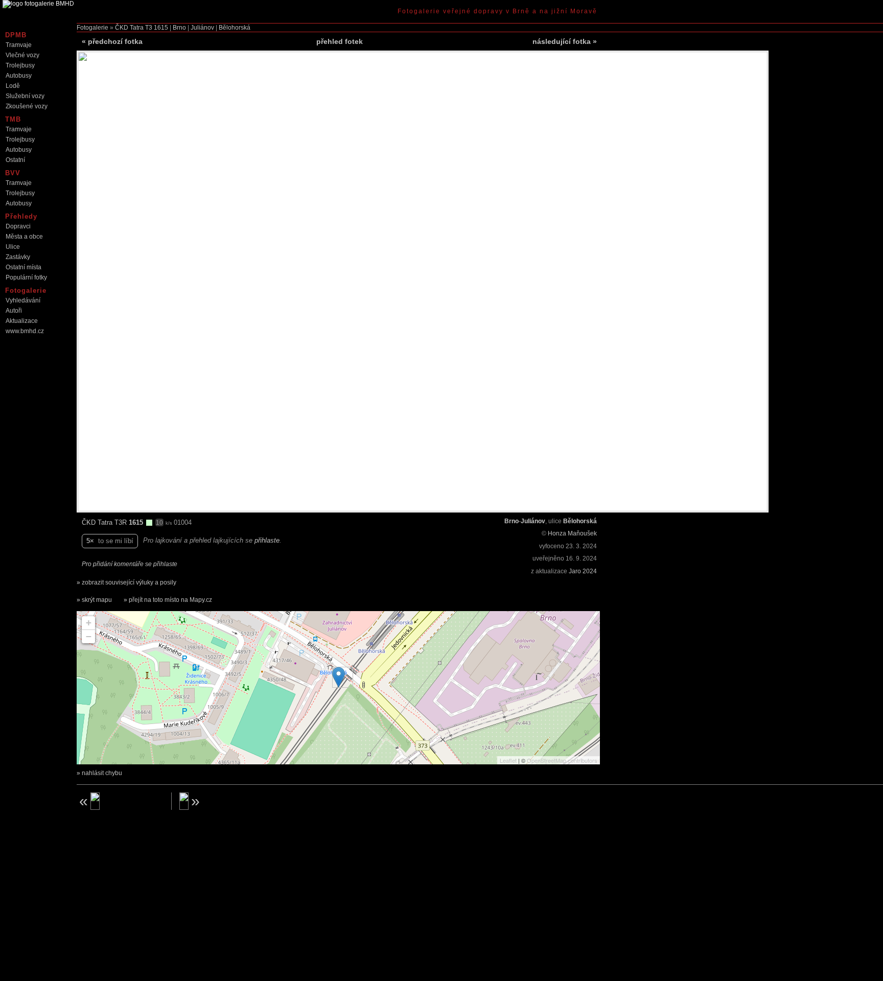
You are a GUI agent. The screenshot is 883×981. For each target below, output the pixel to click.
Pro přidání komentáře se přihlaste (129, 564)
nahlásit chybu (102, 773)
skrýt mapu (97, 599)
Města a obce (24, 236)
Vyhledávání (23, 300)
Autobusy (19, 75)
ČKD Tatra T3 (133, 27)
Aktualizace (22, 320)
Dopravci (18, 226)
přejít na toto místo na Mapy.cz (170, 599)
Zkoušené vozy (27, 106)
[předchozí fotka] (120, 801)
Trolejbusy (20, 65)
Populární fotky (26, 277)
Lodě (13, 85)
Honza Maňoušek (572, 533)
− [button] (88, 636)
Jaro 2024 (583, 571)
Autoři (14, 310)
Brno (179, 27)
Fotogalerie (92, 27)
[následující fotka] (222, 801)
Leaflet (508, 760)
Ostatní (15, 160)
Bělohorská (234, 27)
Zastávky (18, 257)
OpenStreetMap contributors (562, 760)
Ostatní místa (23, 267)
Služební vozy (25, 96)
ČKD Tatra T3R (105, 522)
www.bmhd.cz (25, 331)
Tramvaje (19, 45)
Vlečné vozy (22, 55)
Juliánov (202, 27)
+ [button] (88, 622)
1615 (161, 27)
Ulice (13, 246)
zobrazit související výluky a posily (129, 582)
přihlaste (267, 540)
